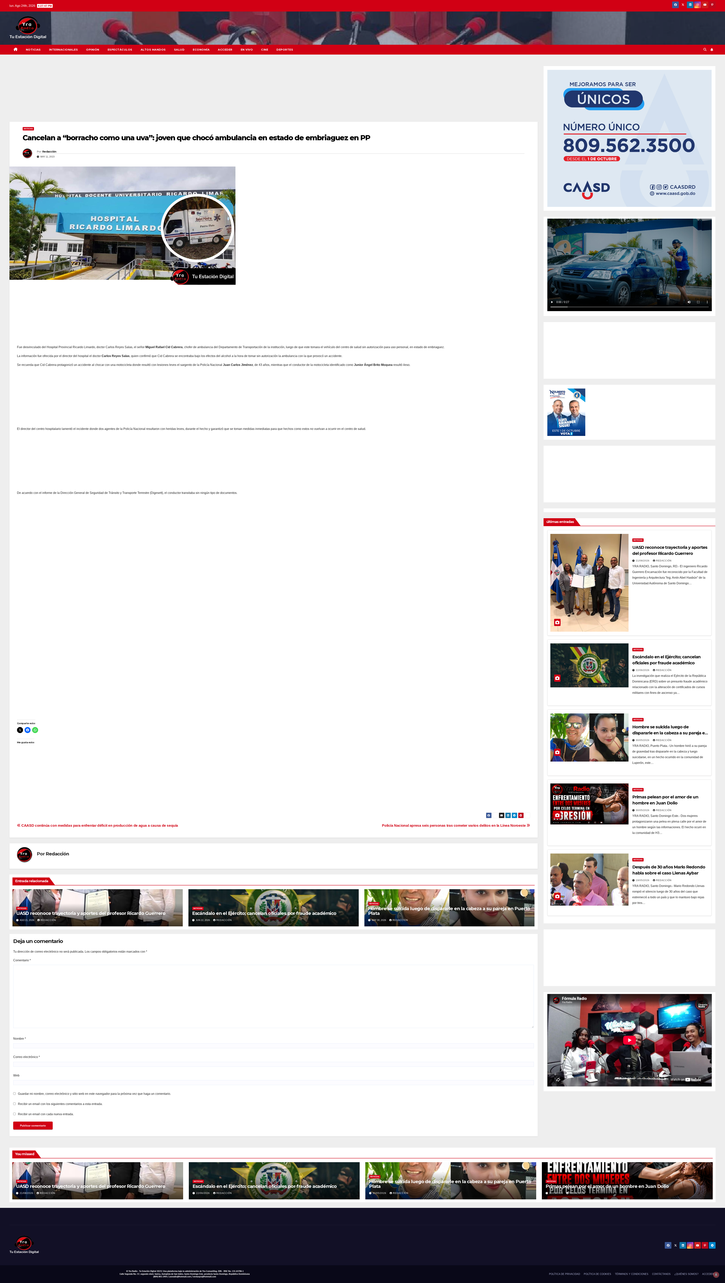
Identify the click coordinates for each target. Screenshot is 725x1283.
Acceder (225, 49)
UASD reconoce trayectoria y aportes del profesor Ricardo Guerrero (90, 913)
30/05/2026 (643, 740)
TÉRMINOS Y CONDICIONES (631, 1274)
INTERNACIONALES (63, 49)
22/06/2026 (643, 670)
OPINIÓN (92, 49)
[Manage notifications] (716, 1275)
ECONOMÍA (201, 49)
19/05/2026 (643, 880)
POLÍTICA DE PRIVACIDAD (564, 1274)
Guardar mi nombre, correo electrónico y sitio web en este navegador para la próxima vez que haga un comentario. (94, 1093)
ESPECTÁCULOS (120, 49)
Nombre (19, 1038)
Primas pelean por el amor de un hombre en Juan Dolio (607, 1186)
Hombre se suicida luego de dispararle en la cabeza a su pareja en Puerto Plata (449, 911)
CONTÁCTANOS (661, 1274)
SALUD (179, 49)
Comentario (22, 960)
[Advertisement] (122, 93)
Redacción (49, 151)
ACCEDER (708, 1274)
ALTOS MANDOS (153, 49)
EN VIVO (247, 49)
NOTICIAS (33, 49)
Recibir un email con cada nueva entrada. (46, 1114)
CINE (264, 49)
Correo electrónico (26, 1057)
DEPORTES (284, 49)
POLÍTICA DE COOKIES (597, 1274)
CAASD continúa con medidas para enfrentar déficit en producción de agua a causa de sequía (99, 825)
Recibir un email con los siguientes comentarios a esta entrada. (60, 1104)
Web (16, 1075)
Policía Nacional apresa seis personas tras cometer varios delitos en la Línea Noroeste (454, 825)
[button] (704, 49)
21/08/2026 (643, 560)
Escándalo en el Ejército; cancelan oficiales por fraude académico (264, 913)
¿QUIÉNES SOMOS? (686, 1274)
